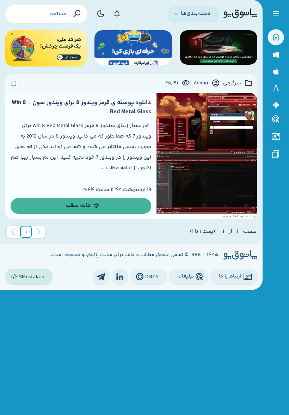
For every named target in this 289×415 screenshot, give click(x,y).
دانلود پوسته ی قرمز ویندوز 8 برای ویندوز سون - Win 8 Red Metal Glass (81, 107)
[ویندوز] (276, 55)
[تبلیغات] (276, 119)
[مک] (276, 71)
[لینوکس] (276, 88)
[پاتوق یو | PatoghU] (240, 13)
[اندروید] (276, 105)
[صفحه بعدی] (13, 232)
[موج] (218, 48)
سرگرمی (232, 83)
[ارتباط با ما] (276, 136)
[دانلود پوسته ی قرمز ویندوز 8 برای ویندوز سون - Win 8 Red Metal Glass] (206, 156)
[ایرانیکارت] (133, 48)
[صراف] (46, 48)
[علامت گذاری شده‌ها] (276, 154)
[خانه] (276, 37)
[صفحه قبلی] (38, 232)
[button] (26, 232)
